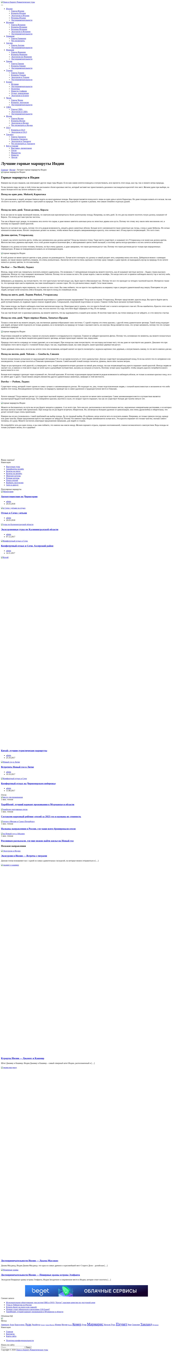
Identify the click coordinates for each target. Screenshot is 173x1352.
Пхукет (121, 1324)
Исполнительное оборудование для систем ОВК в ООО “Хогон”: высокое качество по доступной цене (50, 1302)
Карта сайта (11, 1336)
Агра (12, 1324)
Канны (70, 1325)
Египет (9, 82)
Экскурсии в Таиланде (21, 141)
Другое (14, 157)
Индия (9, 116)
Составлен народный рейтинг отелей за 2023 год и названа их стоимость (41, 816)
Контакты (10, 1334)
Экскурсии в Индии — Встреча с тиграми (24, 855)
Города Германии (18, 38)
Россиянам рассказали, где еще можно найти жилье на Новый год (37, 840)
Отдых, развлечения (20, 93)
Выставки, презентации (21, 148)
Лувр (84, 1324)
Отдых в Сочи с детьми (14, 513)
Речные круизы (12, 478)
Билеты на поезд (13, 471)
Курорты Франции (19, 54)
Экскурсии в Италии (20, 15)
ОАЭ (8, 128)
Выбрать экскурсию (14, 483)
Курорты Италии (18, 13)
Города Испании (18, 25)
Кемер (76, 1324)
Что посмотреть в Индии (22, 125)
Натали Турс (109, 1324)
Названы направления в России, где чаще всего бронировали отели (38, 828)
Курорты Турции (18, 75)
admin (8, 501)
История (14, 84)
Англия (9, 43)
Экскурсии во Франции (21, 57)
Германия (10, 36)
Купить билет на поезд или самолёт (21, 1307)
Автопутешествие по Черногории (19, 496)
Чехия (8, 98)
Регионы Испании (19, 29)
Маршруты (16, 153)
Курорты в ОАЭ (18, 130)
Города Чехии (17, 100)
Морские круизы (13, 476)
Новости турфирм (19, 91)
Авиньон (5, 1324)
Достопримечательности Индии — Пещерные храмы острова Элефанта (40, 1274)
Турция (9, 70)
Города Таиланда (18, 137)
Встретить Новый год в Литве (17, 767)
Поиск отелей (12, 480)
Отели (14, 150)
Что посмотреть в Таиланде (23, 144)
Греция (9, 61)
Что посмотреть (18, 41)
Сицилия (136, 1324)
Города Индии (17, 118)
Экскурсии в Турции (20, 77)
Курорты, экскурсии (20, 102)
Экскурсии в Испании (21, 31)
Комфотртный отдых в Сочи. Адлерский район (27, 545)
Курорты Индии (18, 121)
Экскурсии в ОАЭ (19, 132)
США (8, 107)
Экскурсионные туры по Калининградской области (29, 529)
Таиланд (9, 134)
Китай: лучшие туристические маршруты (24, 750)
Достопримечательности (21, 20)
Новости (15, 155)
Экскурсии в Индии (20, 123)
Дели (28, 1324)
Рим (129, 1324)
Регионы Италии (18, 18)
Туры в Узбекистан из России (19, 1305)
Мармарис (95, 1324)
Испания (10, 22)
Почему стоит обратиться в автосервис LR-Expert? (28, 1309)
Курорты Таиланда (19, 139)
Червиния (155, 1325)
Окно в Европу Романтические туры (32, 1350)
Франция (10, 50)
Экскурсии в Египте (20, 96)
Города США (17, 109)
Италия (9, 9)
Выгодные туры (13, 467)
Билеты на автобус (14, 473)
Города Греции (17, 63)
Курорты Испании (19, 27)
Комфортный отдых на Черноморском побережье (28, 783)
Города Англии (17, 45)
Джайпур (36, 1324)
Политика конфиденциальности (20, 1340)
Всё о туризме (12, 146)
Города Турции (17, 73)
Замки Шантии (49, 1325)
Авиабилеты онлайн (15, 469)
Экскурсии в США (19, 112)
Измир (58, 1324)
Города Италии (17, 11)
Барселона (19, 1324)
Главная (9, 1332)
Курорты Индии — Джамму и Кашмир (22, 1058)
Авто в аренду (12, 485)
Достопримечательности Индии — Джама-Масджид (29, 1260)
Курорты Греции (18, 66)
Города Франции (18, 52)
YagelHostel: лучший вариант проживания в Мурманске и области (37, 804)
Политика (15, 89)
